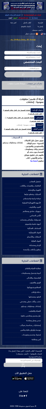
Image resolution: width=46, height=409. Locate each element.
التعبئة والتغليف (35, 311)
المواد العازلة (36, 241)
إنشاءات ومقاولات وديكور (31, 306)
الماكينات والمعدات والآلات (30, 186)
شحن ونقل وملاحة (33, 321)
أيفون (10, 18)
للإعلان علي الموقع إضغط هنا (32, 15)
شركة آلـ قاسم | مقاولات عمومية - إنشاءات (24, 85)
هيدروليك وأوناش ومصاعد (30, 220)
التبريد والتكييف (35, 207)
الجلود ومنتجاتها (35, 297)
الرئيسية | (38, 351)
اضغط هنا (34, 161)
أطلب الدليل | (29, 351)
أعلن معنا (13, 23)
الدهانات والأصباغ (34, 237)
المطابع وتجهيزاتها (34, 287)
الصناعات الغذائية (34, 228)
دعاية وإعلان (36, 292)
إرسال (23, 366)
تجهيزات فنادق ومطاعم (32, 211)
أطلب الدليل (27, 23)
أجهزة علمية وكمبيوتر (33, 224)
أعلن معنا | (20, 351)
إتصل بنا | (12, 351)
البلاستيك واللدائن (34, 278)
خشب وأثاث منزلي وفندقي (30, 302)
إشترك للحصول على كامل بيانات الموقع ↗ (16, 110)
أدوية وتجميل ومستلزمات (31, 273)
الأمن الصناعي (35, 216)
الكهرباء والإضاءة (34, 190)
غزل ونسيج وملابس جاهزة (31, 316)
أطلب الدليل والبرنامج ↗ (35, 114)
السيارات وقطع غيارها (32, 194)
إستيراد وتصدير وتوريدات (31, 335)
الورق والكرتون (35, 283)
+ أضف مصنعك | (22, 354)
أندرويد (15, 18)
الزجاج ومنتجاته (35, 245)
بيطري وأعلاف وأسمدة (32, 250)
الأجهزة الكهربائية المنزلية (31, 203)
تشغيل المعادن (35, 182)
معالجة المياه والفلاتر (33, 268)
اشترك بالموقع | (36, 354)
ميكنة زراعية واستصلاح (32, 199)
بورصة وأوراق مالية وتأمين (30, 330)
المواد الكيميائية (35, 233)
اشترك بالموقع (26, 27)
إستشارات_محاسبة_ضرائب (30, 325)
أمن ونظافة (36, 340)
